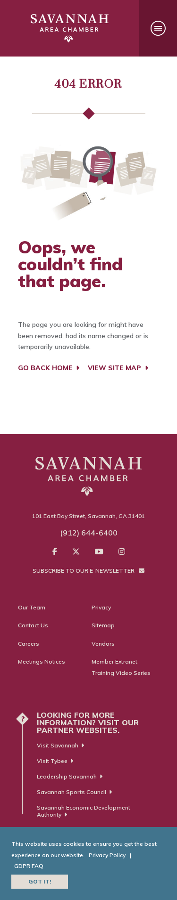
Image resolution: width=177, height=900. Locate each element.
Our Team (31, 607)
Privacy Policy (107, 855)
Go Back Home (46, 368)
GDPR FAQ (28, 865)
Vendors (103, 643)
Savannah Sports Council (71, 791)
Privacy (101, 607)
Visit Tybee (52, 760)
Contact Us (33, 625)
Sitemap (103, 625)
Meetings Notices (41, 661)
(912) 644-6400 (89, 532)
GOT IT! (39, 881)
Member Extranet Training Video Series (121, 667)
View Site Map (115, 368)
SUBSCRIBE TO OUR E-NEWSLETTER (84, 570)
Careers (28, 643)
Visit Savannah (57, 745)
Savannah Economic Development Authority (83, 811)
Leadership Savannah (67, 776)
